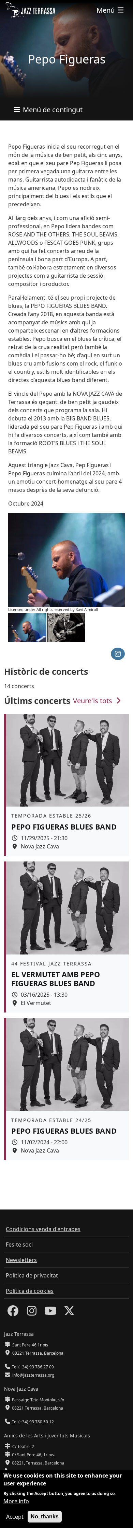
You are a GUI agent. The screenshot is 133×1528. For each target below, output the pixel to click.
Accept (15, 1516)
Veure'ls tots (93, 700)
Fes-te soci (19, 1244)
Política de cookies (30, 1291)
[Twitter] (69, 1313)
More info (16, 1501)
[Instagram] (32, 1313)
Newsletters (21, 1260)
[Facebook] (13, 1313)
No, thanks (45, 1516)
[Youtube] (50, 1313)
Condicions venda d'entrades (43, 1229)
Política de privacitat (32, 1275)
